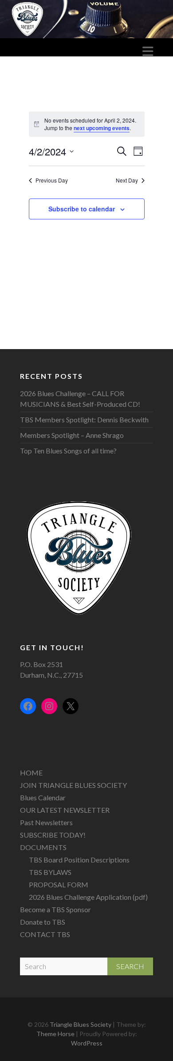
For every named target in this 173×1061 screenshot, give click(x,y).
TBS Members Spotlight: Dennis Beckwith (84, 419)
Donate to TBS (42, 922)
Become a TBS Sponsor (55, 909)
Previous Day (51, 180)
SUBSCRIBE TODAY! (53, 835)
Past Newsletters (46, 822)
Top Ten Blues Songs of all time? (68, 450)
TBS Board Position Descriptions (79, 859)
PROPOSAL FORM (58, 884)
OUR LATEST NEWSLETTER (65, 810)
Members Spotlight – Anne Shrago (72, 435)
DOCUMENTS (43, 847)
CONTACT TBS (45, 934)
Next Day (127, 180)
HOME (31, 772)
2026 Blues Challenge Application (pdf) (88, 897)
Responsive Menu (147, 51)
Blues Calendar (43, 797)
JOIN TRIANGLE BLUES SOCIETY (73, 785)
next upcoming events (102, 128)
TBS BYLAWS (50, 872)
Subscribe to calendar (81, 208)
